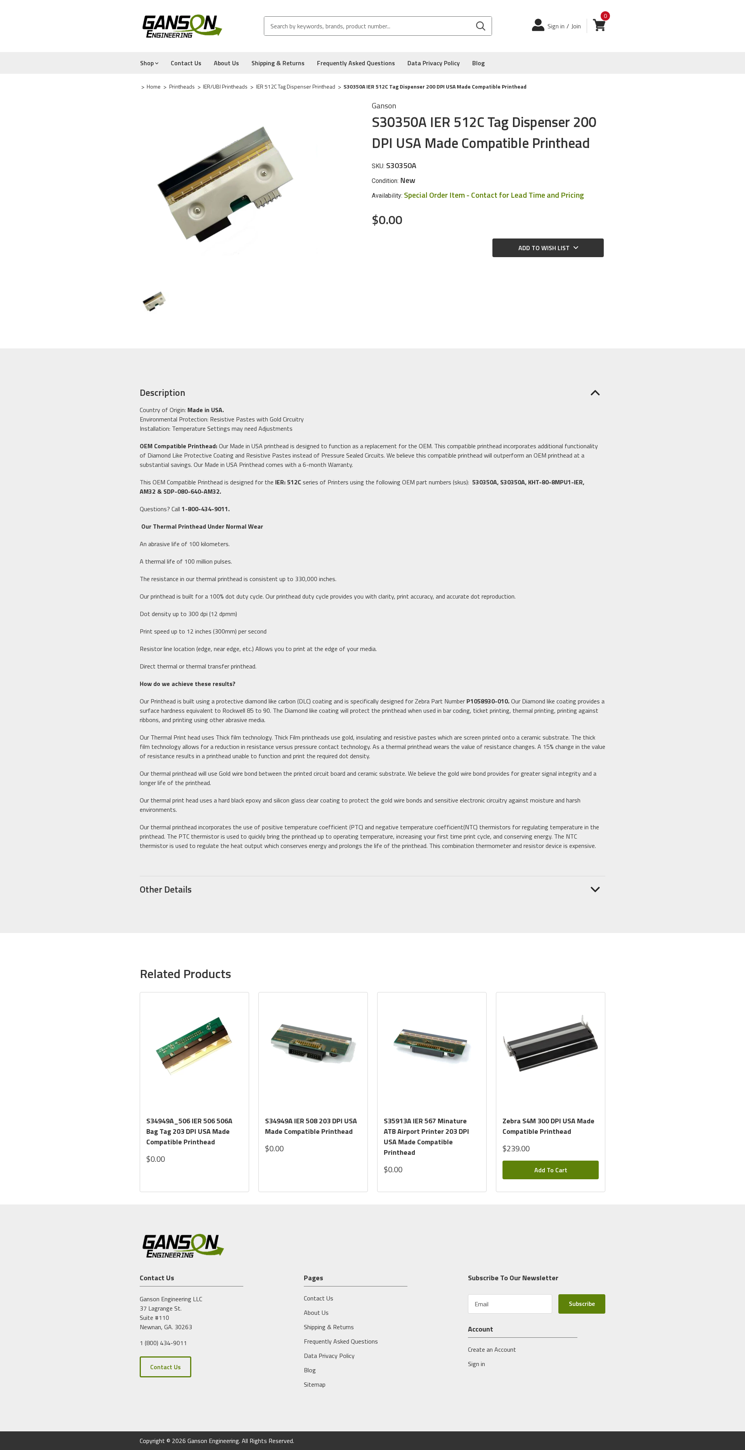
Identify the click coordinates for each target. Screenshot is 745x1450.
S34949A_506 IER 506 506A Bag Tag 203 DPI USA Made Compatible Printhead (189, 1131)
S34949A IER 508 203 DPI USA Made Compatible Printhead (311, 1126)
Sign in (556, 26)
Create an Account (492, 1349)
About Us (226, 63)
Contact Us (186, 63)
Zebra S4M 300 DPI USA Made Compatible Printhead (548, 1126)
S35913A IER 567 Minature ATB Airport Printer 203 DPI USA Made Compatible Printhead (426, 1137)
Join (576, 26)
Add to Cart (550, 1170)
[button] (372, 392)
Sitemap (315, 1384)
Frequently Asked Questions (356, 63)
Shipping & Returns (278, 63)
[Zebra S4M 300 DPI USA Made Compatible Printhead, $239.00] (550, 1054)
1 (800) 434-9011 (163, 1342)
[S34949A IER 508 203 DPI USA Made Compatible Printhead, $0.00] (313, 1054)
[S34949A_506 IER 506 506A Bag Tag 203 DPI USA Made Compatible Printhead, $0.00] (194, 1054)
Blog (478, 63)
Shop (147, 63)
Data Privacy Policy (433, 63)
